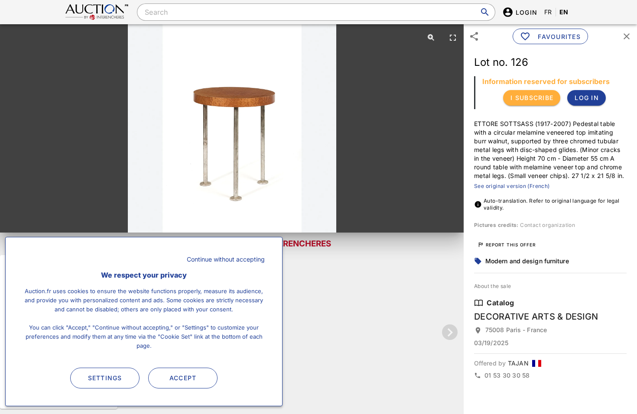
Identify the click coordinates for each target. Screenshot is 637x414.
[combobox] (316, 12)
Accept (183, 378)
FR (548, 12)
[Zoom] (431, 37)
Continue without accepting (226, 259)
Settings (105, 378)
